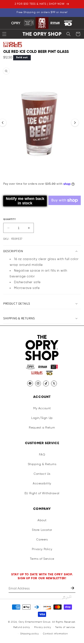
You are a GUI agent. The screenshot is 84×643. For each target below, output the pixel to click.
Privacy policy (42, 627)
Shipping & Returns (42, 464)
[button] (68, 34)
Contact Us (42, 473)
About (42, 520)
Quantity (9, 219)
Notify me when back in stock (25, 200)
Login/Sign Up (42, 418)
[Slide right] (75, 122)
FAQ (42, 454)
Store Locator (42, 529)
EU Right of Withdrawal (42, 493)
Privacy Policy (42, 549)
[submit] (72, 588)
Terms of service (65, 627)
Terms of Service (42, 558)
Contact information (55, 634)
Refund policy (21, 627)
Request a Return (42, 427)
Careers (42, 539)
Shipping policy (29, 634)
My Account (42, 408)
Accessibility (42, 483)
